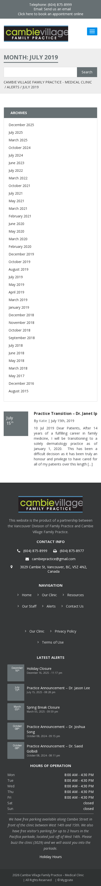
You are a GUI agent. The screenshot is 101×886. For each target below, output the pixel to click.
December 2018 (21, 315)
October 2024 (19, 147)
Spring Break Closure (43, 707)
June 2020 (16, 223)
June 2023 (16, 162)
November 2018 (21, 322)
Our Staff (29, 606)
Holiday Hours (50, 856)
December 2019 (21, 254)
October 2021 (19, 185)
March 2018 (18, 368)
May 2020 (16, 231)
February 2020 (20, 246)
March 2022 (18, 178)
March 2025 (18, 140)
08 (17, 727)
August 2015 (18, 391)
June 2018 (16, 353)
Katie (43, 420)
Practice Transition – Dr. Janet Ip (65, 413)
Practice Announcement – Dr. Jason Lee (58, 688)
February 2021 (20, 216)
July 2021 (16, 193)
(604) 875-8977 (72, 551)
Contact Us (75, 606)
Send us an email (57, 9)
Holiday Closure (39, 668)
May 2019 (16, 284)
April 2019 (16, 292)
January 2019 (19, 307)
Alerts (13, 87)
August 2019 (18, 269)
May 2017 (16, 375)
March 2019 (18, 299)
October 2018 (19, 330)
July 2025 (16, 132)
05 (17, 708)
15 (17, 689)
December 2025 (21, 124)
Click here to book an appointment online (50, 14)
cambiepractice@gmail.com (54, 559)
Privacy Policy (65, 631)
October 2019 (19, 261)
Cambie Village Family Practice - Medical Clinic (48, 82)
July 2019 (16, 277)
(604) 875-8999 (35, 551)
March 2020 (18, 239)
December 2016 (21, 383)
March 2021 (18, 208)
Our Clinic (49, 595)
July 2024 (16, 155)
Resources (75, 595)
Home (27, 595)
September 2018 (22, 337)
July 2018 (16, 345)
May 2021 (16, 200)
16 (17, 669)
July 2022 (16, 170)
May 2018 (16, 360)
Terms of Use (53, 642)
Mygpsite (67, 880)
